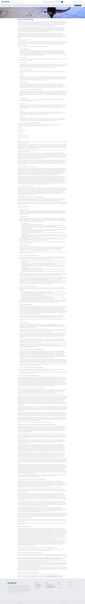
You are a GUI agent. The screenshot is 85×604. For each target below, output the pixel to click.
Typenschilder (16, 5)
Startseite (4, 5)
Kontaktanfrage (60, 588)
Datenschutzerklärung (71, 585)
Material (63, 5)
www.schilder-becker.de (50, 587)
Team (58, 585)
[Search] (62, 2)
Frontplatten (24, 5)
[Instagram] (8, 597)
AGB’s (69, 587)
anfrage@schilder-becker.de (51, 586)
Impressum (70, 584)
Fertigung (69, 5)
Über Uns (9, 5)
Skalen (39, 5)
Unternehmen (60, 584)
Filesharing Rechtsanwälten (50, 576)
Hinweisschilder (32, 5)
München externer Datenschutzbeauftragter (55, 575)
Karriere (59, 587)
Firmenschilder (46, 5)
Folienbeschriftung (55, 5)
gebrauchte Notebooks (33, 576)
